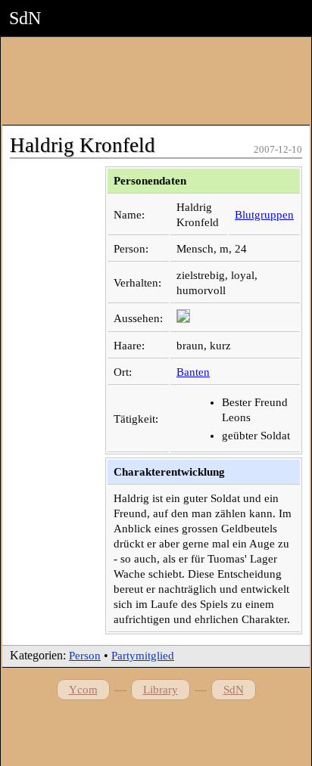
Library (160, 690)
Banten (193, 372)
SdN (233, 690)
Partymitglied (142, 656)
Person (85, 656)
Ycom (83, 690)
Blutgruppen (264, 215)
